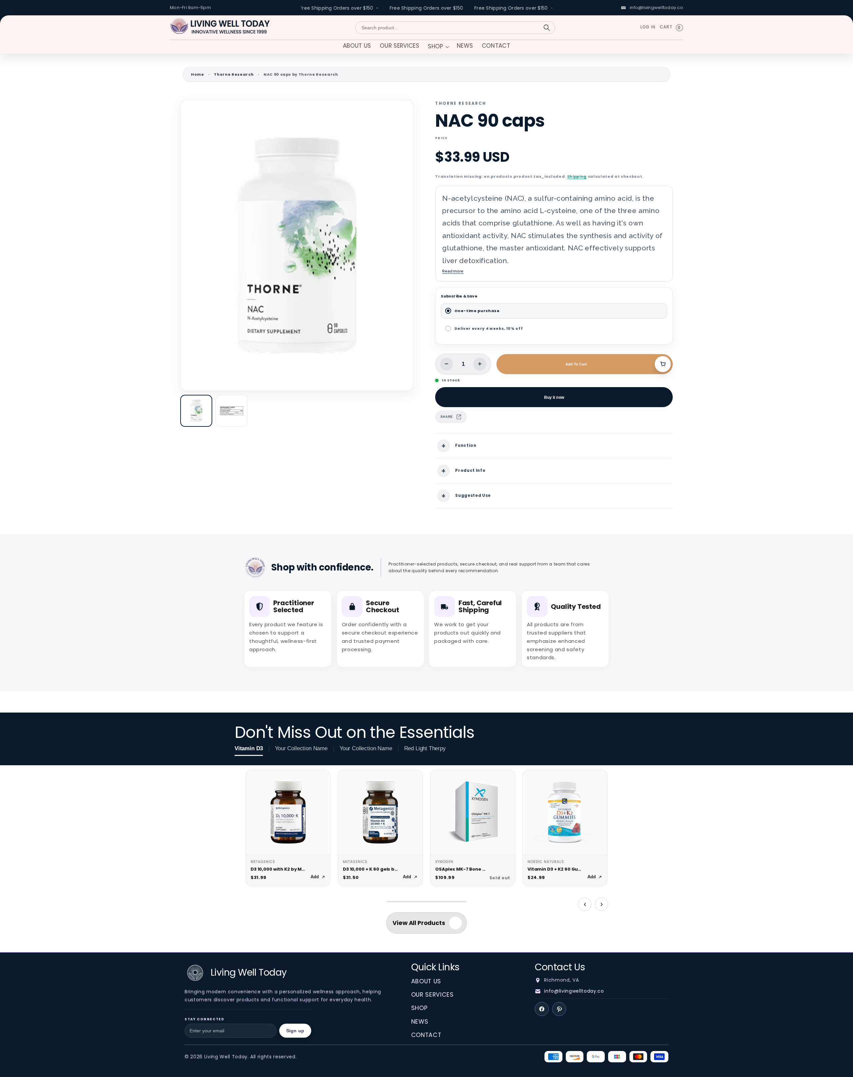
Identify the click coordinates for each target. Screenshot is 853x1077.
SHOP (419, 1008)
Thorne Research (234, 74)
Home (197, 74)
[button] (438, 47)
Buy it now (554, 397)
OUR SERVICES (432, 995)
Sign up (295, 1030)
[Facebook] (542, 1009)
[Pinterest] (559, 1009)
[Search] (546, 27)
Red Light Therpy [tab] (425, 748)
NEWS (419, 1022)
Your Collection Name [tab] (301, 748)
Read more (452, 271)
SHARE (446, 416)
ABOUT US (426, 981)
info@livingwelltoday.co (574, 991)
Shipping (577, 176)
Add (315, 876)
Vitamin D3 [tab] (249, 748)
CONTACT (426, 1035)
